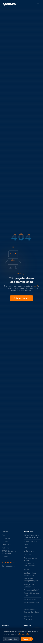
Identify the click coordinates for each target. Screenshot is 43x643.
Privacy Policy (24, 634)
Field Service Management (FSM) (31, 579)
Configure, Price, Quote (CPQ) (30, 574)
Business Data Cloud (31, 612)
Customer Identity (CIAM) (31, 559)
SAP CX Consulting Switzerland (9, 552)
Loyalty (27, 569)
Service (26, 548)
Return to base (23, 298)
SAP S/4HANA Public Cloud (31, 603)
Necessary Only (11, 639)
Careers (5, 541)
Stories (5, 626)
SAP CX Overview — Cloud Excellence (31, 536)
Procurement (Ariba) (31, 590)
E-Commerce (29, 551)
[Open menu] (38, 4)
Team (4, 535)
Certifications (7, 545)
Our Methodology (8, 566)
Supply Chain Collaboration (29, 585)
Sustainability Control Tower (32, 594)
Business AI (28, 619)
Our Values (6, 538)
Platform (5, 548)
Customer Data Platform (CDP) (30, 564)
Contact (5, 556)
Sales (26, 545)
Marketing (27, 554)
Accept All (27, 639)
